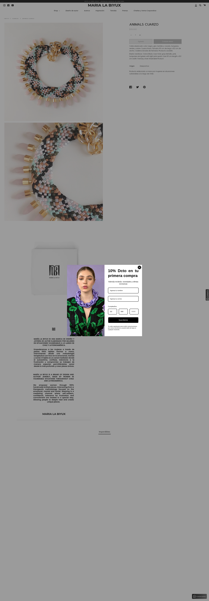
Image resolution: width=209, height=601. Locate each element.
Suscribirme (123, 320)
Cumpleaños (112, 306)
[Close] (139, 267)
